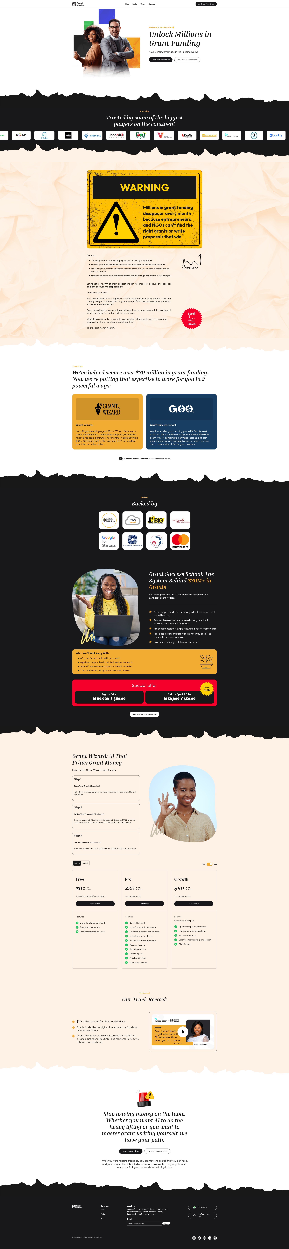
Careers (151, 4)
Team (142, 4)
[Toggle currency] (209, 864)
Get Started (95, 904)
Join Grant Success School (187, 60)
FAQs (134, 4)
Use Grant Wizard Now (206, 4)
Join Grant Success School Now (144, 714)
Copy (166, 1224)
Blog (127, 4)
